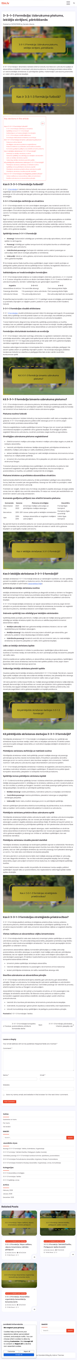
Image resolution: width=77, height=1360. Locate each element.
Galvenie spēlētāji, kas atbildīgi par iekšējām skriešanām (24, 156)
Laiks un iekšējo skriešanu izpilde (17, 158)
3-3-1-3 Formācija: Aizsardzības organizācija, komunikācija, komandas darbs (17, 1299)
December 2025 (8, 1197)
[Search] (73, 3)
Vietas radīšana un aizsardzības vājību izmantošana (23, 176)
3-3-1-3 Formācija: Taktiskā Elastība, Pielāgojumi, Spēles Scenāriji (25, 1152)
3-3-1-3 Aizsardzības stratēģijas (13, 1173)
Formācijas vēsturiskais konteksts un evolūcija (21, 138)
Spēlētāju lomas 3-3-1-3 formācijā (17, 131)
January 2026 (7, 1194)
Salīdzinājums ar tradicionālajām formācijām (21, 133)
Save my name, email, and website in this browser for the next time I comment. (37, 1094)
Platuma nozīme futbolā (14, 142)
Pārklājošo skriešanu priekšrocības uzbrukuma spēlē (23, 169)
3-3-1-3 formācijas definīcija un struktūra (19, 129)
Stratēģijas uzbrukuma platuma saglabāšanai (21, 144)
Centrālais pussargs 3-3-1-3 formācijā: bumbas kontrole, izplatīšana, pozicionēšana (31, 1156)
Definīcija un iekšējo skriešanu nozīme (18, 153)
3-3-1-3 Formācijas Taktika (21, 1013)
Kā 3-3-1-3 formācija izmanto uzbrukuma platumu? (22, 140)
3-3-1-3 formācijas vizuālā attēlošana (18, 135)
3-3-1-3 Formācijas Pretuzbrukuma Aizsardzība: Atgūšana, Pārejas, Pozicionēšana (30, 1159)
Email (42, 1075)
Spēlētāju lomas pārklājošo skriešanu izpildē (20, 167)
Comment (7, 1048)
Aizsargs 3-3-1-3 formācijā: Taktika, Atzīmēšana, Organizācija (23, 1149)
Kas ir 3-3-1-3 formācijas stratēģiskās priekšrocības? (23, 174)
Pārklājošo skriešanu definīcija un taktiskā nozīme (22, 165)
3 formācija (12, 189)
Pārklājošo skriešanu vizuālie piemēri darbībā (21, 171)
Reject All (27, 1351)
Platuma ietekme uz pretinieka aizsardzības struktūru (23, 147)
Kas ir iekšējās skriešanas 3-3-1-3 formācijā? (20, 151)
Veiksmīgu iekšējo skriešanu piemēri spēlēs (20, 160)
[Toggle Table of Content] (41, 123)
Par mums (6, 1123)
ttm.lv (5, 3)
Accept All (18, 1355)
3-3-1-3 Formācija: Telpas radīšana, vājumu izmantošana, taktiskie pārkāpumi (18, 1247)
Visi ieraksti (7, 1127)
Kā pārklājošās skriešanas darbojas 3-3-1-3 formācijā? (24, 162)
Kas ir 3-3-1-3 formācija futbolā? (16, 126)
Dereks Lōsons (28, 24)
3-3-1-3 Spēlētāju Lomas (11, 1180)
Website (6, 1085)
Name (6, 1075)
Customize (11, 1351)
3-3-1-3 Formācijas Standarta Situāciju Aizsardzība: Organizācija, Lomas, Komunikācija (32, 1163)
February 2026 (8, 1190)
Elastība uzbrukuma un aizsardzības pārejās (20, 178)
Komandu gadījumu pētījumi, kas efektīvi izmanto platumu (25, 149)
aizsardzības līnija (35, 583)
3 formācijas (13, 313)
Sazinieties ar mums (10, 1120)
